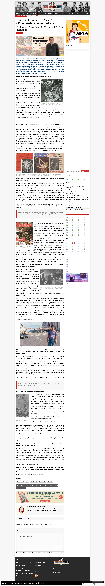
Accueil (18, 13)
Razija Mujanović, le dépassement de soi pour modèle (75, 187)
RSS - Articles (40, 575)
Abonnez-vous (84, 171)
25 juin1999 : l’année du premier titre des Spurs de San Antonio (76, 192)
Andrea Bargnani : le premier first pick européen (77, 197)
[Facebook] (53, 572)
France (50, 13)
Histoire (86, 13)
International (70, 13)
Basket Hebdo (20, 485)
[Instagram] (57, 572)
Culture (79, 13)
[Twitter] (55, 572)
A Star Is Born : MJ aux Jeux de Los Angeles (75, 195)
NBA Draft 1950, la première (72, 203)
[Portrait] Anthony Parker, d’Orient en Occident (76, 207)
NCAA (44, 13)
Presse (56, 485)
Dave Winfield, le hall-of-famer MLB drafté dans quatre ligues (77, 200)
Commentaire (57, 547)
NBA (40, 13)
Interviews (33, 13)
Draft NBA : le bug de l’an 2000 (72, 205)
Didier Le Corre (30, 485)
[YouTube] (59, 572)
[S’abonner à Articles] (36, 575)
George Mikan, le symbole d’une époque (75, 209)
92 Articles (43, 506)
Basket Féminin (59, 13)
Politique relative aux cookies (41, 583)
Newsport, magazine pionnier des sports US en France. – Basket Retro (34, 524)
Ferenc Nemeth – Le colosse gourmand (75, 189)
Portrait (25, 13)
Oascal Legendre (48, 485)
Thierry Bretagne (21, 488)
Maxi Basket (39, 485)
